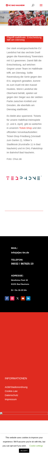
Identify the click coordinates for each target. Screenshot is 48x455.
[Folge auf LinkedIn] (28, 298)
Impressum (11, 399)
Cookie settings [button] (36, 446)
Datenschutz (11, 395)
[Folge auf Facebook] (7, 298)
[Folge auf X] (17, 298)
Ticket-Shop (25, 128)
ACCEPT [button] (24, 451)
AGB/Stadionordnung (16, 387)
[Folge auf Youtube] (23, 298)
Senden (34, 369)
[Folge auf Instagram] (12, 298)
